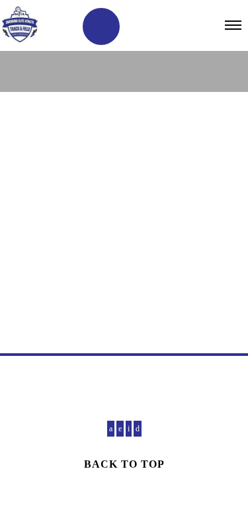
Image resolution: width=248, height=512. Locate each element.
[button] (101, 26)
